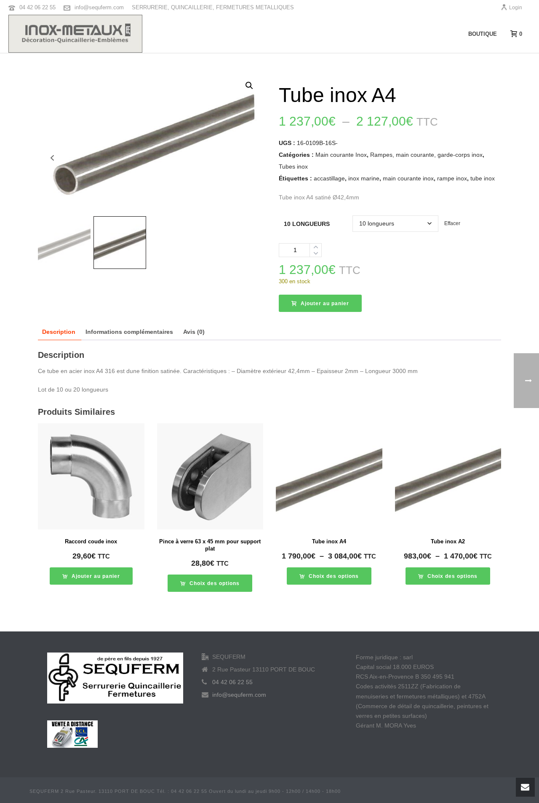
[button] (249, 85)
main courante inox (408, 178)
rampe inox (452, 178)
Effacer (452, 223)
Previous (52, 158)
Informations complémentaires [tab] (129, 331)
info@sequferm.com (99, 7)
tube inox (482, 178)
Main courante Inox (341, 154)
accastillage (329, 178)
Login (515, 8)
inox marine (363, 178)
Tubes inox (293, 166)
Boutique (482, 34)
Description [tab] (58, 331)
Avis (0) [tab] (194, 331)
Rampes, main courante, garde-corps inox (426, 154)
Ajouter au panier (325, 303)
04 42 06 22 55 (37, 7)
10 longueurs (307, 223)
